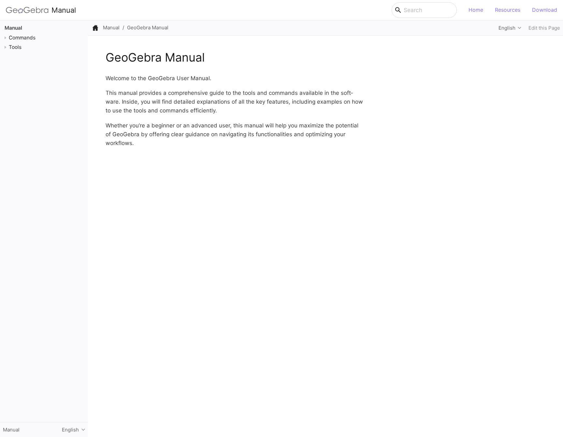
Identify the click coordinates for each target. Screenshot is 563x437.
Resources (507, 10)
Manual (63, 10)
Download (544, 10)
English (506, 28)
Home (476, 10)
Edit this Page (544, 28)
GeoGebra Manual (147, 27)
